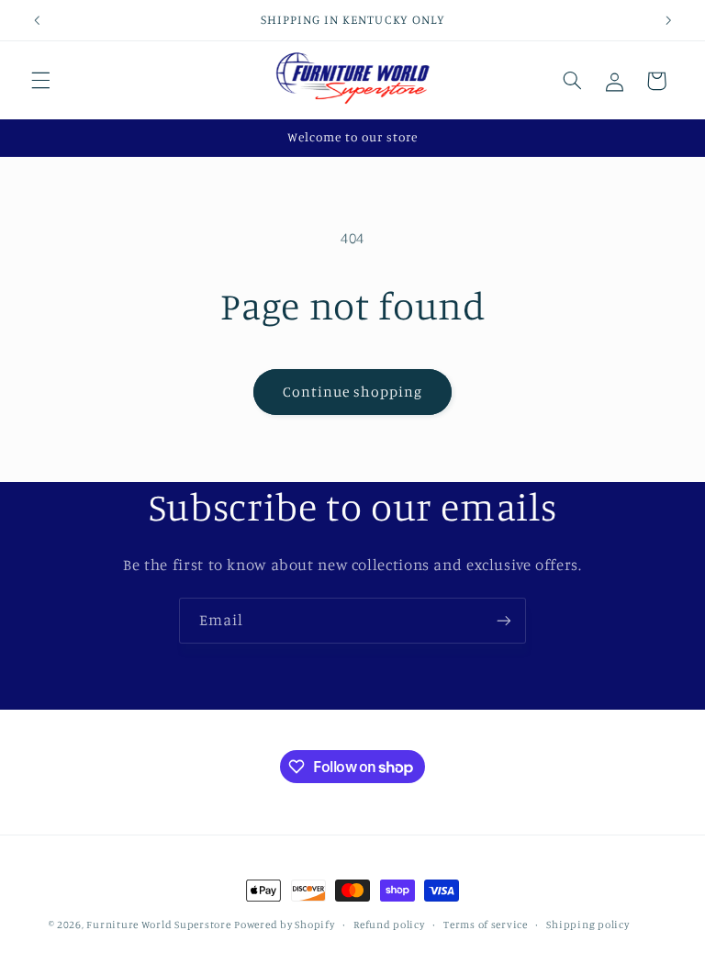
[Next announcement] (668, 20)
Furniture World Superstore (158, 924)
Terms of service (485, 924)
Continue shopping (353, 391)
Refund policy (389, 924)
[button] (40, 81)
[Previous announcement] (37, 20)
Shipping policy (587, 924)
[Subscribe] (504, 620)
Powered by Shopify (284, 924)
